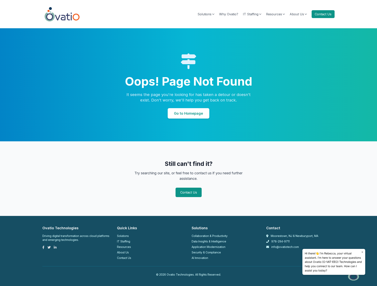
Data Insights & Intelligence (209, 241)
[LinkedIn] (55, 247)
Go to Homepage (188, 113)
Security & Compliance (206, 252)
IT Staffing (250, 14)
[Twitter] (49, 247)
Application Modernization (208, 247)
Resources (274, 14)
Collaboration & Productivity (210, 236)
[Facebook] (43, 247)
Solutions (204, 14)
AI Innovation (200, 258)
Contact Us (323, 14)
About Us (297, 14)
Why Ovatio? (228, 14)
